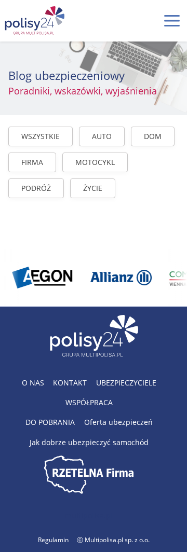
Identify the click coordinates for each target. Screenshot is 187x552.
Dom (153, 136)
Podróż (36, 188)
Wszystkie (40, 136)
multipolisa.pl (89, 515)
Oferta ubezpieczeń (118, 422)
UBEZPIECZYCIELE (126, 383)
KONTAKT (70, 383)
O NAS (33, 383)
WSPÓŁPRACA (89, 402)
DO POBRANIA (50, 422)
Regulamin (53, 539)
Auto (102, 136)
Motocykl (95, 162)
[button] (172, 20)
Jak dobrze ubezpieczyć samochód (89, 442)
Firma (32, 162)
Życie (92, 188)
